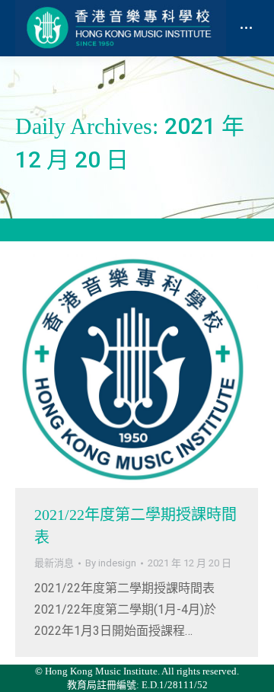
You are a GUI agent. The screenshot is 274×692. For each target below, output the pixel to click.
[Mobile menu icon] (246, 28)
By (110, 563)
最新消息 (54, 563)
